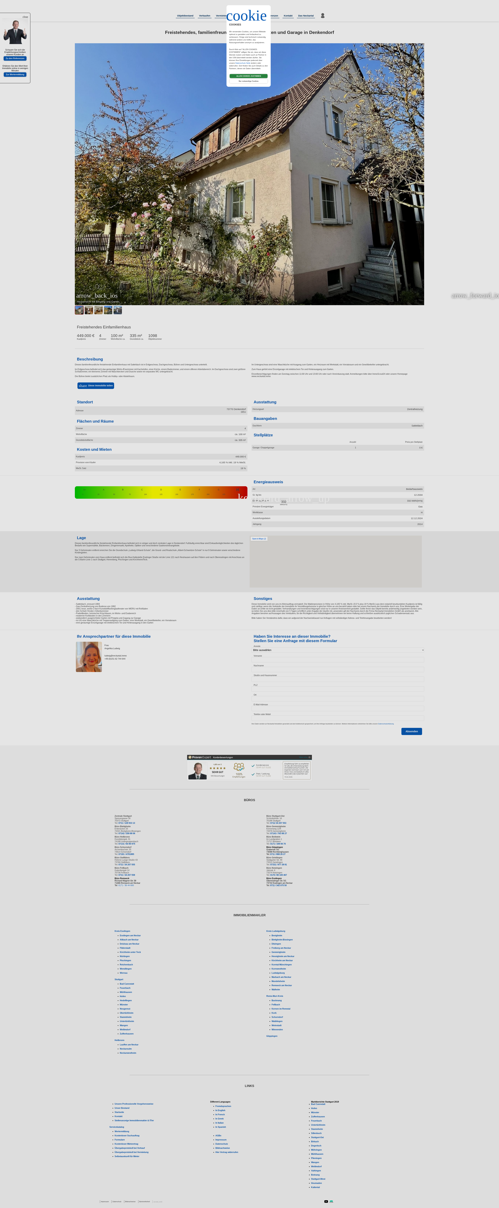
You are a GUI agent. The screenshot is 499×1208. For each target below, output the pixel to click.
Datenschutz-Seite (242, 63)
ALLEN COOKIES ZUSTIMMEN (248, 76)
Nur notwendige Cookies (248, 81)
